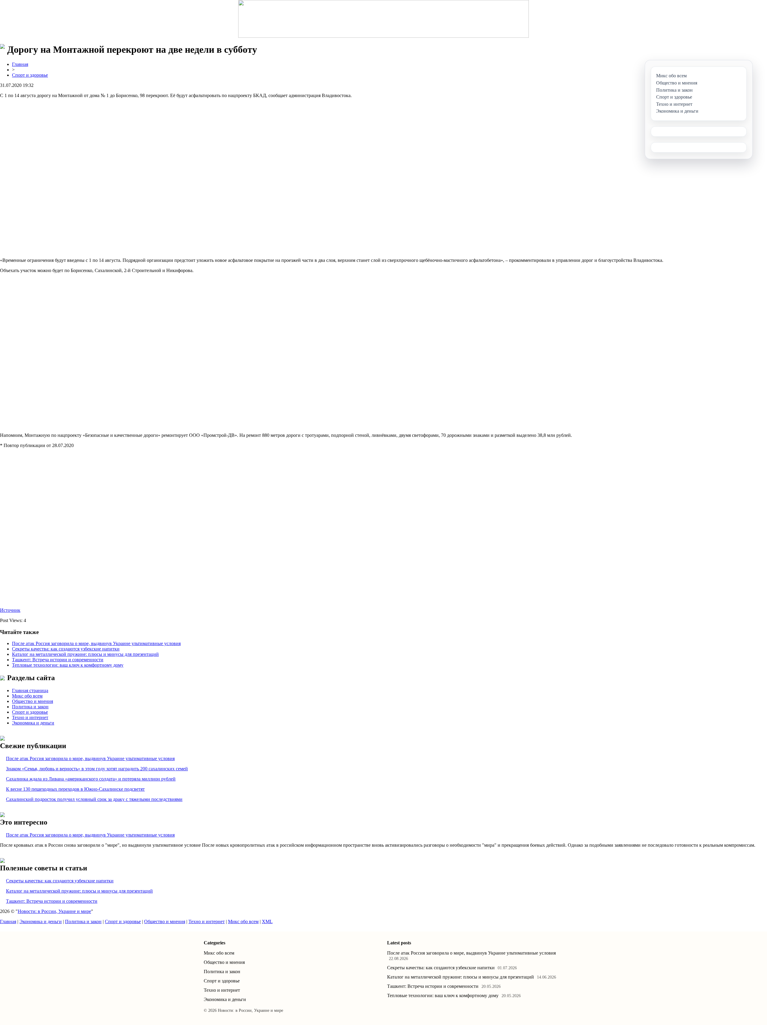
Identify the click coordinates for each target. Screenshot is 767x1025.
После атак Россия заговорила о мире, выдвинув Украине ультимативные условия (96, 643)
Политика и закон (30, 706)
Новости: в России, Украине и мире (54, 911)
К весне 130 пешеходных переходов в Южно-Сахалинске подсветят (75, 789)
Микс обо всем (27, 695)
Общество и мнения (32, 701)
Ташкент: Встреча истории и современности (57, 659)
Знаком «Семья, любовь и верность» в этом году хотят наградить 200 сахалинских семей (97, 768)
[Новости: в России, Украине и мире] (383, 19)
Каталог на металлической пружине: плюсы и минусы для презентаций (85, 654)
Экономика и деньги (33, 722)
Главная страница (30, 690)
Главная (20, 64)
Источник (10, 610)
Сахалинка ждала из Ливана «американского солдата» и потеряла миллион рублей (91, 778)
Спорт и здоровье (30, 75)
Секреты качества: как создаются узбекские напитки (66, 648)
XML (267, 921)
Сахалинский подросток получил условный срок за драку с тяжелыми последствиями (94, 799)
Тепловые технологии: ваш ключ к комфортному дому (67, 665)
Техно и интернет (30, 717)
